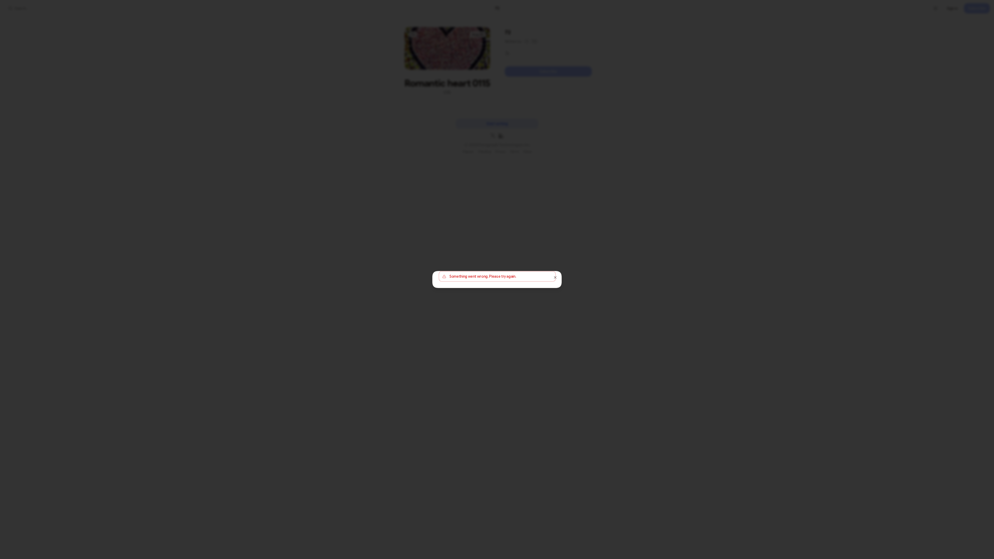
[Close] (555, 277)
